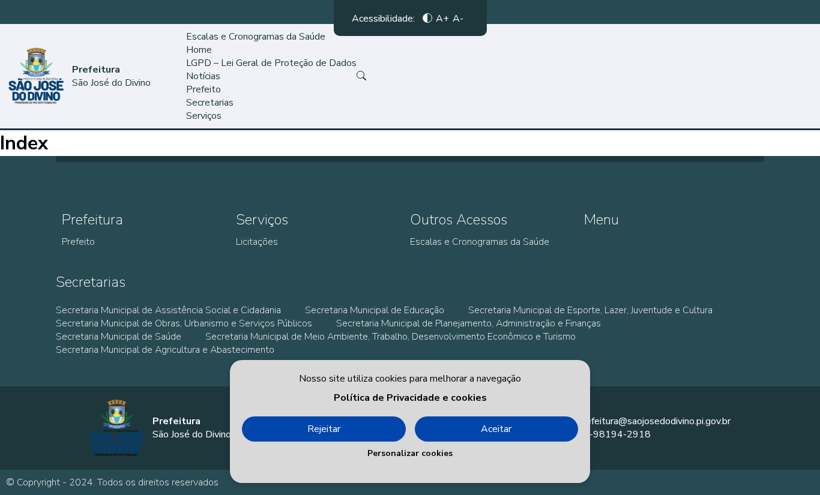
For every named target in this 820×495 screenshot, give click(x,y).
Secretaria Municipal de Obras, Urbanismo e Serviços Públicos (184, 323)
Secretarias (210, 102)
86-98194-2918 (614, 434)
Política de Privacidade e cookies (410, 397)
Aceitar (496, 429)
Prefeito (203, 89)
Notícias (203, 76)
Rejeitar (323, 429)
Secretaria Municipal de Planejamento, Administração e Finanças (468, 323)
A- (458, 18)
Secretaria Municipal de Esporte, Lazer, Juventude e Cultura (590, 310)
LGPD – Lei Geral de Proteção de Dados (271, 63)
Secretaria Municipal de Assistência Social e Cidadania (168, 310)
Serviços (204, 115)
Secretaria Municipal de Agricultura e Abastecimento (165, 349)
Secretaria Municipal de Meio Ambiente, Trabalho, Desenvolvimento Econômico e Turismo (390, 336)
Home (199, 49)
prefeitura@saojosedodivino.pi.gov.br (654, 421)
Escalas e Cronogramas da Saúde (255, 36)
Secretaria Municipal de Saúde (118, 336)
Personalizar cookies (410, 453)
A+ (442, 18)
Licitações (257, 241)
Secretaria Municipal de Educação (374, 310)
